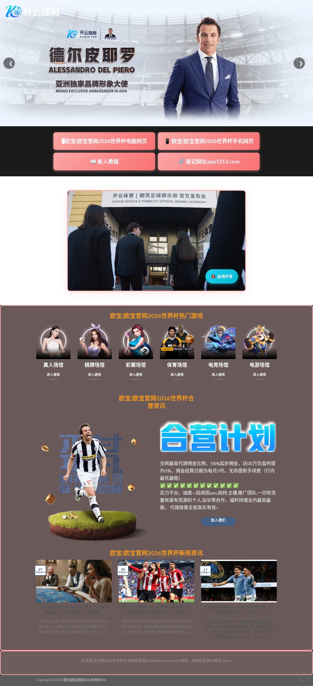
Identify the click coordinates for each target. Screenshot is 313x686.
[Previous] (35, 601)
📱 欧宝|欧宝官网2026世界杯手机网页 (209, 141)
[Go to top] (303, 676)
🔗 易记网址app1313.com (208, 161)
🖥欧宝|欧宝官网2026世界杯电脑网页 (104, 141)
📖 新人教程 (104, 161)
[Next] (277, 601)
